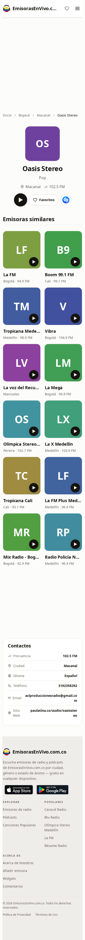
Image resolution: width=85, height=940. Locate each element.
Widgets (9, 878)
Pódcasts (10, 817)
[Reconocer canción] (65, 199)
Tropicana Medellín (21, 331)
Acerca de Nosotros (18, 863)
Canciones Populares (19, 825)
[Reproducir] (20, 200)
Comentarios (13, 886)
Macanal (43, 115)
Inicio (7, 115)
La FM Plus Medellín (63, 500)
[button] (22, 250)
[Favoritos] (67, 8)
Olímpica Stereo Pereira (21, 444)
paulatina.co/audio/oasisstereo (53, 713)
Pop (42, 177)
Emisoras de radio (17, 809)
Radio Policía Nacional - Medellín (63, 557)
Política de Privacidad (17, 915)
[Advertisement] (42, 65)
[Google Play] (52, 789)
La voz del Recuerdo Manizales (21, 387)
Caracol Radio (55, 809)
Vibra (50, 331)
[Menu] (77, 8)
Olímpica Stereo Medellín (57, 827)
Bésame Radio (55, 845)
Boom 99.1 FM (59, 274)
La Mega (54, 387)
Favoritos (47, 200)
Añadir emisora (15, 870)
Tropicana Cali (17, 500)
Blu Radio (52, 817)
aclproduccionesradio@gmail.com (51, 698)
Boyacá (24, 115)
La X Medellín (59, 444)
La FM (9, 274)
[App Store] (19, 789)
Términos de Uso (46, 915)
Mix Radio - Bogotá (21, 557)
